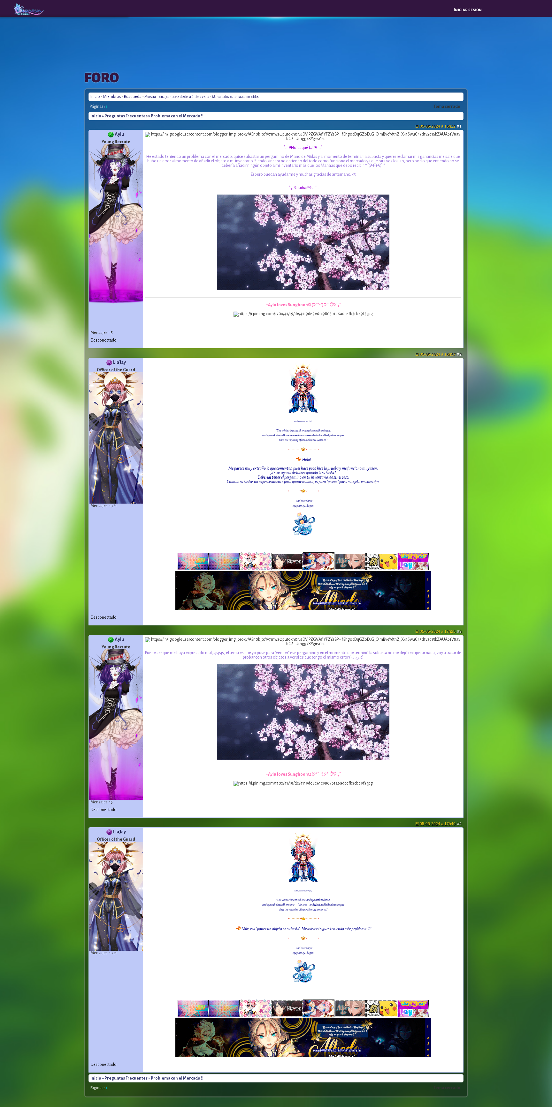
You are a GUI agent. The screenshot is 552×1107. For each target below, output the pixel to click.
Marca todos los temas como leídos (235, 97)
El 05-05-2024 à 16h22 (438, 126)
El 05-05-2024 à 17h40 (438, 824)
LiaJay (119, 362)
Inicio (95, 96)
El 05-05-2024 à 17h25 (438, 631)
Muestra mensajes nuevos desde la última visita (176, 97)
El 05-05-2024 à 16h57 (438, 354)
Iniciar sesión (468, 9)
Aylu (119, 134)
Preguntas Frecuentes (126, 116)
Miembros (112, 96)
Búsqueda (133, 96)
